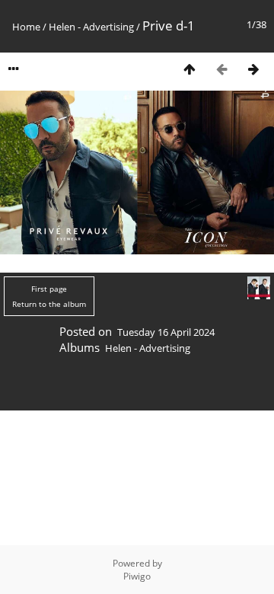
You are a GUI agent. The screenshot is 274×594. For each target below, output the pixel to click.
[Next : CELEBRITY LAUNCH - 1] (253, 69)
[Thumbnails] (190, 69)
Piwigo (137, 576)
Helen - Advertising (91, 27)
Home (26, 27)
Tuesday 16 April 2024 (166, 332)
